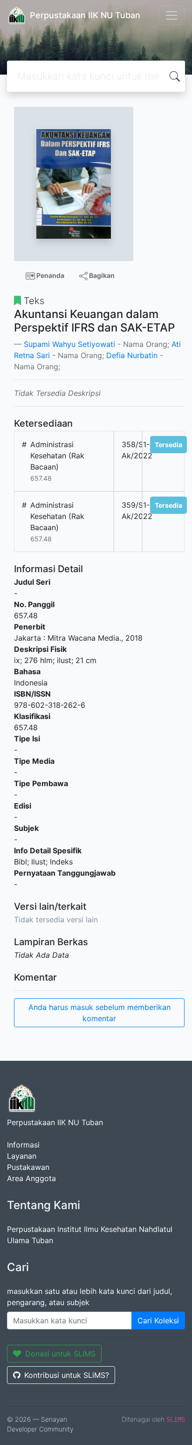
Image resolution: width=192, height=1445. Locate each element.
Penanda (49, 275)
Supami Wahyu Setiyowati (69, 344)
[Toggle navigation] (171, 15)
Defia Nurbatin (132, 355)
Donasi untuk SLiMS (60, 1353)
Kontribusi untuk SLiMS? (66, 1375)
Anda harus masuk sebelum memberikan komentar (99, 1013)
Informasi (23, 1144)
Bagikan (101, 275)
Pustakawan (28, 1167)
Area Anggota (31, 1178)
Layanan (21, 1156)
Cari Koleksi (158, 1320)
